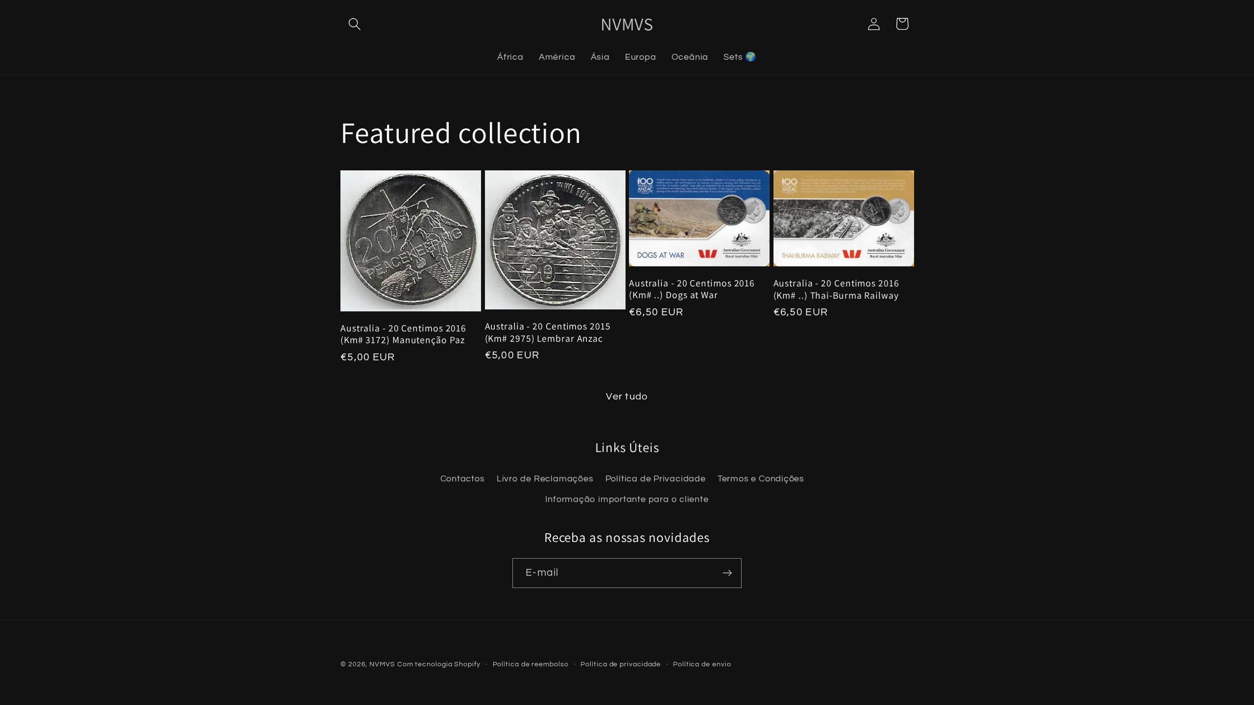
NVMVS (382, 664)
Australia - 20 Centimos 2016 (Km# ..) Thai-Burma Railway (836, 289)
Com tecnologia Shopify (439, 664)
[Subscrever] (727, 573)
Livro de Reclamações (545, 478)
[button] (354, 24)
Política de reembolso (531, 664)
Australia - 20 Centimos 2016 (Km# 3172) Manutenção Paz (403, 334)
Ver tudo (627, 396)
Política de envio (702, 664)
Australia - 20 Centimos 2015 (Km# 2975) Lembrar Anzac (548, 332)
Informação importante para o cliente (626, 499)
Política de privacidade (620, 664)
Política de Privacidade (655, 478)
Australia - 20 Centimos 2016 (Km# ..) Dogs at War (692, 289)
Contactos (462, 478)
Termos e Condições (761, 478)
